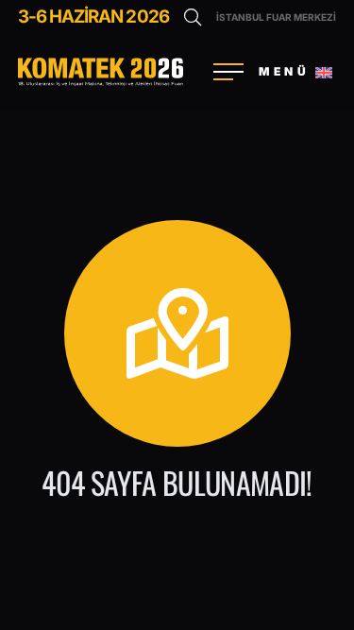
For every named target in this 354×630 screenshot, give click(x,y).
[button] (192, 17)
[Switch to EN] (326, 71)
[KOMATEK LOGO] (100, 72)
